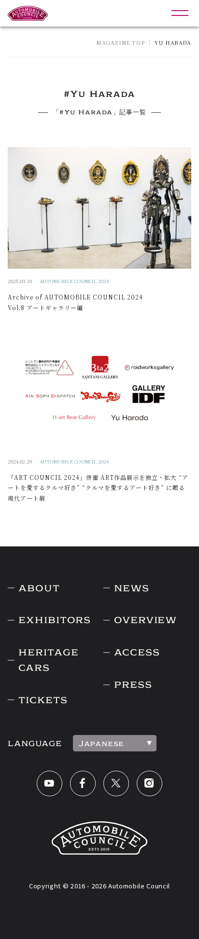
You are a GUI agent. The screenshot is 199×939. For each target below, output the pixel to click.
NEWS (131, 588)
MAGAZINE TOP (120, 42)
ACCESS (136, 652)
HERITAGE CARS (48, 660)
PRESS (133, 685)
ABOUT (38, 588)
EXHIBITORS (54, 620)
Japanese (101, 743)
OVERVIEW (145, 620)
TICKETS (42, 700)
